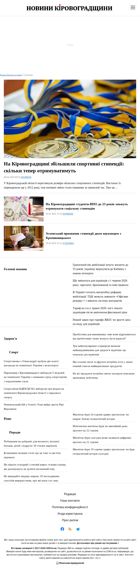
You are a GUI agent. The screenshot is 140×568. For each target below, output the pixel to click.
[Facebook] (62, 529)
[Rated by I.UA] (70, 563)
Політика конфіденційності (70, 507)
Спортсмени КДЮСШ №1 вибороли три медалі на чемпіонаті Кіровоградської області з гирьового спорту (34, 393)
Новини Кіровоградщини (11, 75)
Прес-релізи (70, 520)
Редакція (70, 494)
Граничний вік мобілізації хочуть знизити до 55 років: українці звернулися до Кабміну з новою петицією (100, 269)
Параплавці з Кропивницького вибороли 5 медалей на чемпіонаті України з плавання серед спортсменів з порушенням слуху (35, 377)
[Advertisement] (70, 44)
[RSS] (70, 529)
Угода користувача (70, 513)
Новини (26, 177)
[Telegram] (77, 529)
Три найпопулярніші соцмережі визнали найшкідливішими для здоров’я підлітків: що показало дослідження (99, 350)
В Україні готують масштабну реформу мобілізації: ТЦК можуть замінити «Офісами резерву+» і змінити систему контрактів (100, 296)
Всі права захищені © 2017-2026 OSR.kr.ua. (34, 548)
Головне (68, 243)
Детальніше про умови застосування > (98, 543)
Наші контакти (70, 500)
